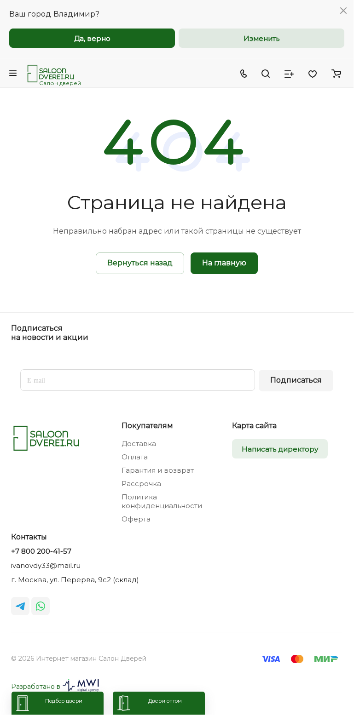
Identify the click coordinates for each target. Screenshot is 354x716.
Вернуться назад (140, 262)
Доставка (139, 443)
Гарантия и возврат (158, 470)
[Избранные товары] (312, 73)
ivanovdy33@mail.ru (46, 565)
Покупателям (147, 425)
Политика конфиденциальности (162, 501)
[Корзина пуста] (336, 73)
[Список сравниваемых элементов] (289, 73)
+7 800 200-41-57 (41, 551)
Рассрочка (141, 483)
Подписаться (296, 380)
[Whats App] (40, 606)
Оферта (136, 519)
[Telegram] (20, 606)
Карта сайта (254, 425)
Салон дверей (60, 83)
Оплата (135, 457)
